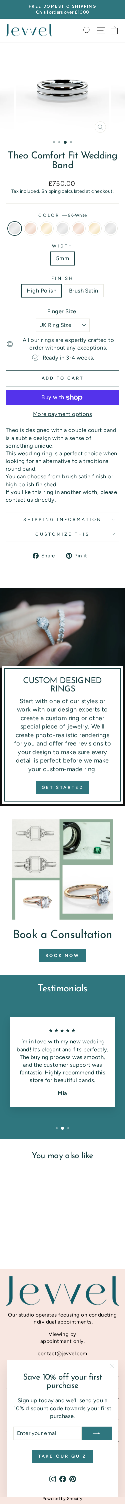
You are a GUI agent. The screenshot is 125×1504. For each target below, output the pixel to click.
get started (63, 787)
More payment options (62, 414)
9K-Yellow (46, 228)
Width (62, 245)
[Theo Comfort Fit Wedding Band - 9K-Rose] (19, 1239)
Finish (62, 278)
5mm (62, 258)
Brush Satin (83, 290)
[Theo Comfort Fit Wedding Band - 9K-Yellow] (27, 1239)
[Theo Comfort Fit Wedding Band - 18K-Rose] (42, 1239)
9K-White (14, 228)
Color (62, 215)
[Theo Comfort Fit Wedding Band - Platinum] (31, 1245)
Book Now (62, 955)
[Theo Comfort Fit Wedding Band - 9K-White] (11, 1239)
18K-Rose (78, 228)
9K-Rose (30, 228)
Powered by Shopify (62, 1498)
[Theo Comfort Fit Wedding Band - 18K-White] (34, 1239)
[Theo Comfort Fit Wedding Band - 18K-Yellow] (23, 1245)
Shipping (51, 191)
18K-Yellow (94, 228)
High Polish (41, 290)
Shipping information (62, 519)
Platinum (110, 228)
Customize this (62, 534)
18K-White (62, 228)
